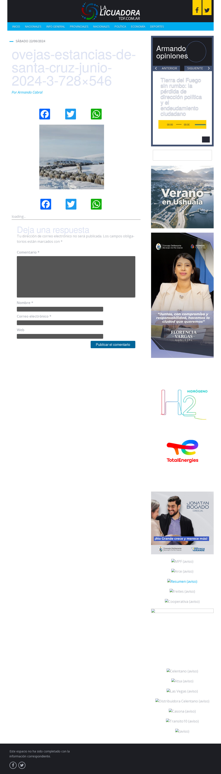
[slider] (162, 124)
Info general (55, 26)
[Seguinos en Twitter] (207, 7)
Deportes (157, 26)
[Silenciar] (155, 124)
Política (120, 26)
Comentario (28, 252)
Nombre (25, 302)
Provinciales (79, 26)
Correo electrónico (34, 316)
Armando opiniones (172, 52)
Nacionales (33, 26)
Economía (138, 26)
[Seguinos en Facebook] (197, 7)
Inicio (16, 26)
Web (20, 329)
